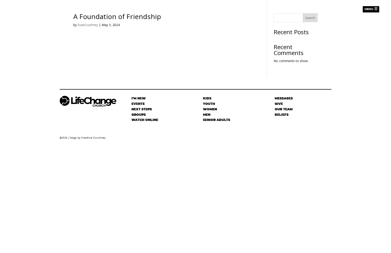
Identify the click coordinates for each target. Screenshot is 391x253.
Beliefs (281, 115)
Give (291, 9)
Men (206, 115)
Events (331, 9)
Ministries (308, 9)
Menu (369, 9)
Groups (138, 115)
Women (210, 109)
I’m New (255, 9)
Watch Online (144, 120)
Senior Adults (216, 120)
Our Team (284, 109)
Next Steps (274, 9)
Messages (350, 9)
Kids (207, 98)
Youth (209, 104)
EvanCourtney (88, 25)
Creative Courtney (93, 137)
